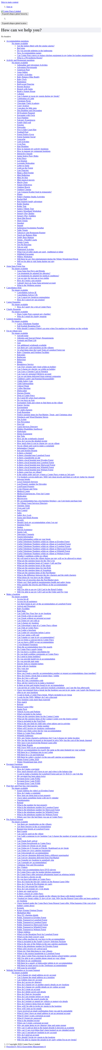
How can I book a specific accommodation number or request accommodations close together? (56, 673)
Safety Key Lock (24, 515)
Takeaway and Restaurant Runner (31, 233)
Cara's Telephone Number (28, 324)
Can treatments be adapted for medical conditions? (38, 276)
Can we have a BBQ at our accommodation (35, 642)
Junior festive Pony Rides (27, 156)
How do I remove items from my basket (33, 1004)
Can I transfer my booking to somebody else (35, 860)
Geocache (21, 139)
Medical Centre (23, 491)
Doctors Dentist (23, 393)
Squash (20, 225)
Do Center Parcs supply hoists (29, 649)
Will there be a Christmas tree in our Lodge (35, 752)
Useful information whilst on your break (34, 539)
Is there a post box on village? (29, 472)
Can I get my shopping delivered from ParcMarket (38, 858)
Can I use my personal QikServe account (34, 374)
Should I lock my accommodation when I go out (37, 522)
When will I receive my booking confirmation (36, 728)
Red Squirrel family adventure (29, 201)
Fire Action (21, 419)
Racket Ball (22, 199)
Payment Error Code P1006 (28, 783)
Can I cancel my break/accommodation (33, 297)
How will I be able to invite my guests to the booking (39, 1006)
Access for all (22, 599)
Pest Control (22, 510)
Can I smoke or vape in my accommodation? (35, 637)
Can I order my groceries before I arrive (33, 632)
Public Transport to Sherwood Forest (32, 925)
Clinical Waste (23, 386)
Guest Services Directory (27, 426)
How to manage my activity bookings (32, 149)
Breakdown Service (25, 364)
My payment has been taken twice (31, 776)
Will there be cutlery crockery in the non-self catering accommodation (46, 757)
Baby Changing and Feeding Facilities (33, 352)
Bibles (19, 362)
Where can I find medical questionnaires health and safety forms (44, 582)
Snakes (20, 527)
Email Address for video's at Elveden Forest (35, 790)
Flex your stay (23, 668)
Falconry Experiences (26, 120)
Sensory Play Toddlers (26, 216)
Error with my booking (26, 666)
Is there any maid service (27, 891)
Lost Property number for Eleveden (32, 484)
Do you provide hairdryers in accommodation (36, 659)
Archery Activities (24, 74)
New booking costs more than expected (33, 699)
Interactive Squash (24, 153)
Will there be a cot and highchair (30, 755)
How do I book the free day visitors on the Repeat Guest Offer (43, 881)
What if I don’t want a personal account (33, 1016)
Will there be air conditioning (29, 961)
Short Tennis (22, 221)
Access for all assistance (27, 601)
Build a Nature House (26, 91)
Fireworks (21, 127)
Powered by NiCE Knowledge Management (26, 1046)
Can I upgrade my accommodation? (32, 862)
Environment (22, 407)
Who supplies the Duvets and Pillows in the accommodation (42, 585)
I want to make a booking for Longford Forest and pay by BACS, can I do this (50, 774)
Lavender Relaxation (26, 163)
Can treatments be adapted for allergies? (33, 273)
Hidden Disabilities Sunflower (29, 429)
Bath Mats (21, 611)
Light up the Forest (25, 168)
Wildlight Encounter (25, 254)
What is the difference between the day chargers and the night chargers (46, 575)
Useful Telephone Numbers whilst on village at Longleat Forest (43, 546)
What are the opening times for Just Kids (34, 568)
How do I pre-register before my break (33, 996)
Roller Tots (21, 206)
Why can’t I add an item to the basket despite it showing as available (45, 1028)
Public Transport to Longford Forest (32, 920)
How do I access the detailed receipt (32, 441)
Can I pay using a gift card (28, 635)
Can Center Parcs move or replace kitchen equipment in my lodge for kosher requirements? (55, 55)
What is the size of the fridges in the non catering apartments (42, 944)
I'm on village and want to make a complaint (35, 446)
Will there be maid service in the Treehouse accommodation (42, 965)
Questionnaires (23, 800)
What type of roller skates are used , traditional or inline (40, 252)
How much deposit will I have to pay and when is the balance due (44, 771)
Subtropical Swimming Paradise (30, 228)
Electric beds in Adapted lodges (30, 664)
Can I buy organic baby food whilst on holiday (36, 367)
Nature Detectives (24, 185)
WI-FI (19, 587)
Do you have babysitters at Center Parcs (33, 879)
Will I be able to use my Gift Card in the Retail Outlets (39, 589)
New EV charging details (27, 915)
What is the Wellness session (29, 285)
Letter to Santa (23, 165)
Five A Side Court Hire (26, 130)
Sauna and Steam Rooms (27, 517)
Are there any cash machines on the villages (35, 347)
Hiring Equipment (24, 434)
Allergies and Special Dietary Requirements (35, 338)
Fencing (20, 125)
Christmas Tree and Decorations (30, 865)
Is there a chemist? (24, 453)
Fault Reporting (23, 412)
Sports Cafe (22, 532)
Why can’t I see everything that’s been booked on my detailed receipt (46, 1030)
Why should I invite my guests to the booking (36, 1037)
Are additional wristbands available (31, 345)
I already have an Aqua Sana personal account (36, 283)
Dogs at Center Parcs (26, 395)
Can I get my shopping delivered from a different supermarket (43, 855)
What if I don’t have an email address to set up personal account (43, 1013)
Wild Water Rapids (25, 745)
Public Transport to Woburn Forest (31, 929)
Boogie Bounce (23, 86)
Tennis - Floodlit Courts (27, 240)
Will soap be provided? (26, 968)
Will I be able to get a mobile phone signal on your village (41, 958)
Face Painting (22, 118)
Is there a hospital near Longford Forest (33, 455)
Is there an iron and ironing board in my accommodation (40, 685)
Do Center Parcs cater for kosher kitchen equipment (38, 872)
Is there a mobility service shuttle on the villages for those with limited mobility (50, 896)
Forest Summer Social (26, 137)
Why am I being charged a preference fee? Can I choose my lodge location (48, 738)
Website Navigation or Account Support (23, 970)
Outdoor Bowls (23, 187)
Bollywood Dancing (25, 84)
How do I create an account (28, 989)
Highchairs (21, 431)
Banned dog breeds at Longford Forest (33, 829)
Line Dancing (23, 170)
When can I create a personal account (32, 1023)
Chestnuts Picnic (24, 101)
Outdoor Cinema (24, 189)
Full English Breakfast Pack (28, 326)
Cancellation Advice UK (27, 295)
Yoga (19, 264)
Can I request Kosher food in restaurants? (34, 192)
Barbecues (21, 357)
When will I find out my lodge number (33, 726)
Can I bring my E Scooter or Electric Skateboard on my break (43, 848)
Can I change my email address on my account (36, 975)
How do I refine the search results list (32, 999)
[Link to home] (11, 11)
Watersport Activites (25, 249)
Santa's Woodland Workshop (29, 211)
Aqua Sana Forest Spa (15, 266)
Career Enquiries (13, 302)
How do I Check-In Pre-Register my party (34, 884)
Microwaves (22, 498)
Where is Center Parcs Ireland (29, 733)
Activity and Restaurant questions (20, 60)
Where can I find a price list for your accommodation (39, 731)
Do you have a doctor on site (29, 877)
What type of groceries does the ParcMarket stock (38, 580)
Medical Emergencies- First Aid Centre (33, 494)
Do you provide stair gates (28, 661)
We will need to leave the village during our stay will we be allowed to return (49, 558)
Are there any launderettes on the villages (34, 824)
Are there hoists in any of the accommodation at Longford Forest (44, 604)
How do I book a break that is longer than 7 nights (38, 676)
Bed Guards (22, 831)
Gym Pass (21, 144)
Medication (21, 496)
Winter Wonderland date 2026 (29, 762)
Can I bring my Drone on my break (32, 846)
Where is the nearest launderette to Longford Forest (38, 953)
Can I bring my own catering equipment (33, 850)
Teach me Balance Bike (27, 235)
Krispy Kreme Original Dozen (29, 910)
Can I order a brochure (26, 630)
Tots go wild (22, 247)
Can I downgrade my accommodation (33, 853)
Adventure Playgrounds (27, 67)
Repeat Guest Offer (25, 707)
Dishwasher (22, 391)
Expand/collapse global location (14, 23)
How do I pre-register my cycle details (33, 889)
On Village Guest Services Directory (32, 503)
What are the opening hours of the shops (34, 565)
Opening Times (23, 506)
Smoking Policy (23, 525)
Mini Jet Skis (22, 177)
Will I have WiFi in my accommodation (33, 747)
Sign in (9, 7)
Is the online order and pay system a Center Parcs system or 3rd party (46, 474)
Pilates (19, 194)
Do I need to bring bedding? (29, 656)
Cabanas (20, 94)
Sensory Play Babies (25, 213)
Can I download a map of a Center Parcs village (37, 625)
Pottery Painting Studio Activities (31, 197)
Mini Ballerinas (23, 175)
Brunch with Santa (25, 89)
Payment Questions (14, 764)
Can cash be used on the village (30, 834)
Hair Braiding (23, 146)
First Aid (20, 424)
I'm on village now (14, 331)
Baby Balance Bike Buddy (28, 77)
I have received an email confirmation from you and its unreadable (44, 1011)
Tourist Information (25, 537)
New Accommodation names (29, 53)
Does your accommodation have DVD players (36, 870)
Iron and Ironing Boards (27, 450)
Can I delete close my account (29, 980)
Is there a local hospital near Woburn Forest (35, 470)
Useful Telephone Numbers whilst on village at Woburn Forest (43, 553)
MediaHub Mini (24, 913)
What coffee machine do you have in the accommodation (41, 939)
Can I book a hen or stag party (29, 616)
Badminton (21, 82)
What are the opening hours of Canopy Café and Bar (39, 563)
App (19, 343)
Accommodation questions (17, 41)
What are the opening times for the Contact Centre (38, 716)
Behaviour (21, 359)
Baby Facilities (23, 608)
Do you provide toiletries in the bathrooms (34, 50)
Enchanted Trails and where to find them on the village (40, 403)
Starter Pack (22, 709)
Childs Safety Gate (25, 381)
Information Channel (25, 448)
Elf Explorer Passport (26, 113)
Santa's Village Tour (25, 209)
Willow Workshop (24, 256)
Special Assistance (24, 529)
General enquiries (13, 319)
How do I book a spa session (29, 280)
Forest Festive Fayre (25, 134)
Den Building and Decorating (29, 110)
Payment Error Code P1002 (28, 779)
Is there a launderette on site (28, 458)
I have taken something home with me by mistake (37, 798)
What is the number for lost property (32, 805)
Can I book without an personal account (33, 618)
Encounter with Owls (26, 115)
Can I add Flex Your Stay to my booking (34, 613)
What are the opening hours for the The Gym (36, 561)
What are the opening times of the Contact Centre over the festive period (47, 719)
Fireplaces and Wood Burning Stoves (32, 417)
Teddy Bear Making (25, 237)
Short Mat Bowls (24, 218)
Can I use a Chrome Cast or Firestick (32, 371)
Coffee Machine (24, 388)
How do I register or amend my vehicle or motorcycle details (42, 1001)
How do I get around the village (30, 886)
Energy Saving (23, 405)
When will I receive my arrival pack (32, 949)
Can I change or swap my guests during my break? (38, 96)
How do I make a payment (28, 769)
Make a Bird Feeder (25, 173)
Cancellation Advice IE (27, 292)
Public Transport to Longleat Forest (32, 922)
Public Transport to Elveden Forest (31, 917)
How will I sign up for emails (29, 1008)
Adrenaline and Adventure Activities (32, 65)
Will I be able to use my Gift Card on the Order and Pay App (42, 592)
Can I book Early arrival (27, 841)
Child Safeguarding (25, 383)
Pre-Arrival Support (14, 819)
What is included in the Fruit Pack (31, 721)
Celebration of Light (25, 98)
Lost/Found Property (25, 486)
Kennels (20, 908)
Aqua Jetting (22, 72)
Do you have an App (26, 400)
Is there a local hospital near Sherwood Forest (36, 465)
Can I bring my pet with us (28, 620)
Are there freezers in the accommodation (34, 826)
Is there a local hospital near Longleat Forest (35, 462)
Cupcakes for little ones (27, 108)
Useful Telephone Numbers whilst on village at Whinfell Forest (43, 551)
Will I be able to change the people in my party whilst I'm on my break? (47, 1040)
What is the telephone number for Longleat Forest (38, 807)
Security (20, 520)
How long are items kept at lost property (34, 795)
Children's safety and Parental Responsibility (35, 379)
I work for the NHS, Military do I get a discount (37, 697)
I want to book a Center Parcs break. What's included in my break (44, 695)
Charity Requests (13, 309)
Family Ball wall (24, 122)
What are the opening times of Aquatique (34, 570)
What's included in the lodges (29, 714)
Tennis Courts (23, 242)
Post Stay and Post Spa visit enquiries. (22, 786)
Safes (19, 513)
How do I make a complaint (28, 793)
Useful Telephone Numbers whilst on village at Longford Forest (44, 544)
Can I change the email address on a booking (36, 977)
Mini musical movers (26, 180)
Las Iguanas (22, 161)
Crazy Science (23, 106)
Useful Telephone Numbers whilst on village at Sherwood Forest (44, 549)
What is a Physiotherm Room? (29, 58)
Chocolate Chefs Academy (28, 103)
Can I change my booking (28, 623)
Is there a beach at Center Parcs (30, 893)
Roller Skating (23, 204)
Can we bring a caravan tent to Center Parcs (35, 640)
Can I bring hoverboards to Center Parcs (34, 843)
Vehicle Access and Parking (28, 711)
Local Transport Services (27, 482)
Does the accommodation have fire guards (34, 647)
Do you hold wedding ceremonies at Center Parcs (38, 654)
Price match (22, 702)
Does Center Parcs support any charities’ (34, 314)
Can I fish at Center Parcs (27, 628)
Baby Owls (22, 79)
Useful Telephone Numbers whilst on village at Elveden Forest (43, 541)
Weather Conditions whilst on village (32, 556)
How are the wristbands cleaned (30, 438)
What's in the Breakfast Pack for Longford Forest (37, 934)
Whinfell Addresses (25, 735)
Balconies (21, 355)
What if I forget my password (29, 1018)
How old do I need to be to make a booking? (35, 683)
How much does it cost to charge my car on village (38, 443)
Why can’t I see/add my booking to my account (37, 1032)
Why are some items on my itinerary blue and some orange (41, 1025)
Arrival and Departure (26, 606)
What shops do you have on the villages (33, 577)
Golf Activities (23, 141)
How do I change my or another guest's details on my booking (43, 984)
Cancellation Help (14, 288)
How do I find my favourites (29, 994)
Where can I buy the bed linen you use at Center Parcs (39, 817)
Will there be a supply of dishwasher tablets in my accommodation (44, 963)
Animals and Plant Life (26, 340)
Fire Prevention (23, 422)
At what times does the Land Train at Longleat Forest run (41, 350)
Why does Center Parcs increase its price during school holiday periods (46, 956)
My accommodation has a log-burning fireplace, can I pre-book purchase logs (49, 501)
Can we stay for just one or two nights (33, 278)
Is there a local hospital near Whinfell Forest (35, 467)
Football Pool (22, 132)
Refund (20, 704)
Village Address (23, 932)
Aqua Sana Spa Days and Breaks (31, 271)
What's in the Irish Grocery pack (30, 937)
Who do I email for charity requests (31, 316)
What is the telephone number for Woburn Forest (37, 814)
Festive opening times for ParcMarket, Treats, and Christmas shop (44, 415)
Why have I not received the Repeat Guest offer (37, 743)
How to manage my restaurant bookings (33, 151)
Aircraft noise (22, 335)
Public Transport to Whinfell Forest (31, 927)
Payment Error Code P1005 (28, 781)
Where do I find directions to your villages (34, 951)
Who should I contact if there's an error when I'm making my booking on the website (52, 328)
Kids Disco (21, 158)
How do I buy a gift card (27, 678)
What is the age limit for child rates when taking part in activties (43, 723)
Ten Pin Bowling (24, 244)
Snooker (20, 223)
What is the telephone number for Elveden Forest (37, 946)
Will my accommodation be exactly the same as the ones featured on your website (51, 750)
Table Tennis (22, 230)
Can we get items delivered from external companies (39, 376)
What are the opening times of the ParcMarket (36, 573)
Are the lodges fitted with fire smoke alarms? (35, 46)
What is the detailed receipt (28, 1020)
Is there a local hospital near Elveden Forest (35, 460)
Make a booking (13, 594)
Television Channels (25, 534)
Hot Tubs (21, 436)
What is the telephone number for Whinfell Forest (37, 812)
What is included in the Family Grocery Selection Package (41, 941)
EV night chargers (24, 410)
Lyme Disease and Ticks (27, 489)
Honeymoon (22, 671)
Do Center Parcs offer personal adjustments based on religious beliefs (46, 874)
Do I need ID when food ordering (31, 398)
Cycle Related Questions (27, 644)
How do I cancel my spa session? (31, 300)
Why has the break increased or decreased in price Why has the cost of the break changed (54, 740)
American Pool (23, 70)
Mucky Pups (22, 182)
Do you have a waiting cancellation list (33, 652)
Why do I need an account (28, 1035)
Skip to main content (9, 2)
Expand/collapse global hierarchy (14, 14)
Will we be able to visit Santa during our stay (35, 261)
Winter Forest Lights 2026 (28, 759)
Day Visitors (22, 867)
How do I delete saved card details (31, 992)
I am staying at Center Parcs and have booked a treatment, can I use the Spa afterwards (53, 688)
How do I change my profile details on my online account (41, 987)
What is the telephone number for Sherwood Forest (38, 810)
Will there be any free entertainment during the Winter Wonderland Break (47, 259)
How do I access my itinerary (29, 982)
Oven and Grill (23, 508)
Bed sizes (21, 48)
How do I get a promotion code (30, 680)
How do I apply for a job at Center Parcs (34, 307)
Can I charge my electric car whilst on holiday (36, 369)
